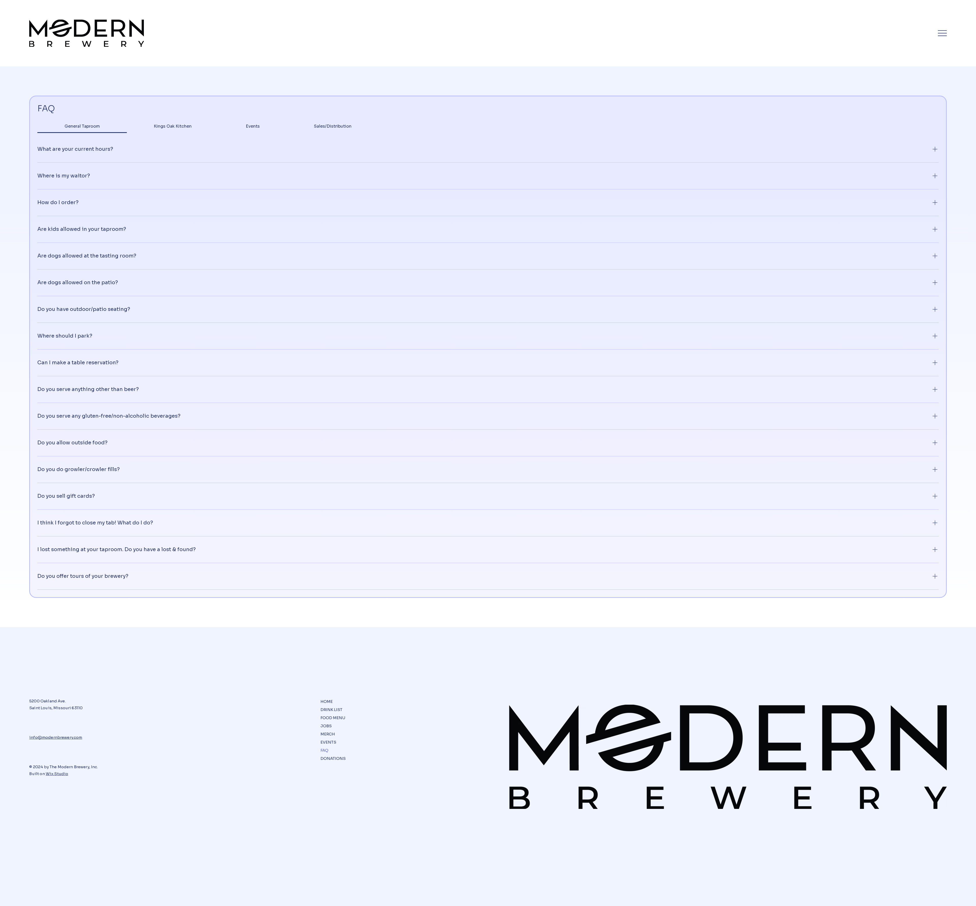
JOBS (326, 725)
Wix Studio (57, 773)
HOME (327, 701)
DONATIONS (333, 758)
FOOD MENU (333, 717)
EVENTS (328, 742)
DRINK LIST (331, 709)
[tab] (82, 126)
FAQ (324, 750)
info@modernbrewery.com (55, 737)
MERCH (328, 734)
